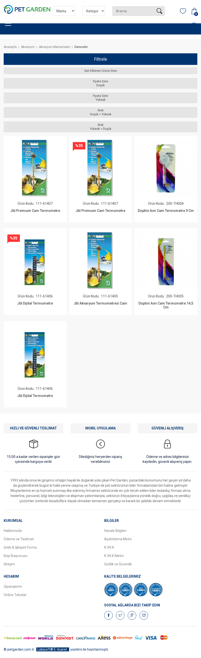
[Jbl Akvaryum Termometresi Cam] (100, 261)
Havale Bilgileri (115, 531)
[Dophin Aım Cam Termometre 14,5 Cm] (165, 261)
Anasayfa (10, 47)
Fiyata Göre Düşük (100, 83)
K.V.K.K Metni (114, 556)
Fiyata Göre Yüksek (100, 98)
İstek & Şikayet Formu (20, 547)
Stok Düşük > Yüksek (100, 112)
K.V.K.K (109, 547)
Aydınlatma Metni (118, 539)
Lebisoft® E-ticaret (53, 649)
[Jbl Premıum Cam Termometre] (35, 168)
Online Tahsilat (15, 595)
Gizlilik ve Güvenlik (118, 564)
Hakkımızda (13, 531)
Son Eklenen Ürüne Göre (100, 71)
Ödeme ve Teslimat (19, 539)
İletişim (9, 564)
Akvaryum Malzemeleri (54, 47)
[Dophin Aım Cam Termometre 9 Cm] (165, 168)
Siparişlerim (13, 586)
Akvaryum (28, 47)
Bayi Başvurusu (15, 556)
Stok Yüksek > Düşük (100, 127)
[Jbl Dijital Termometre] (35, 261)
